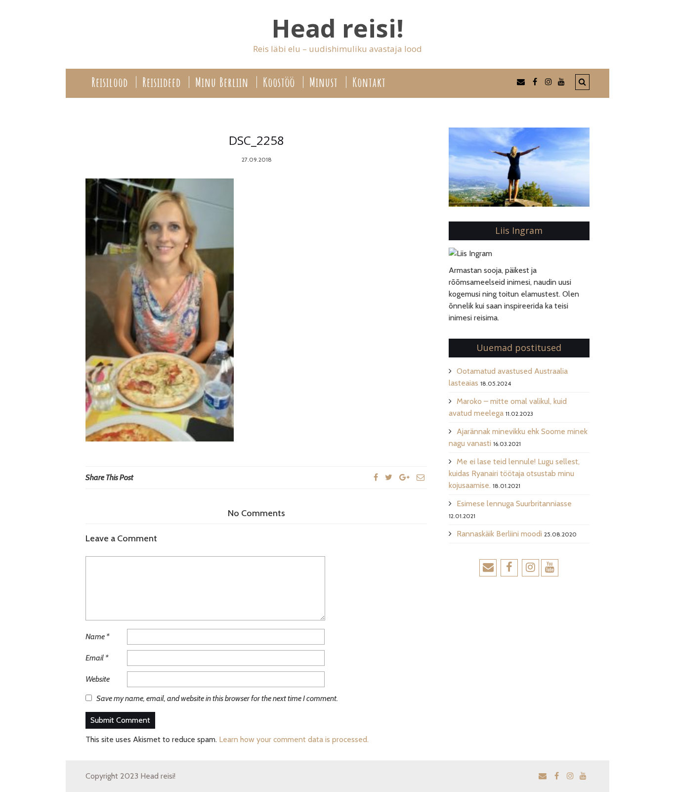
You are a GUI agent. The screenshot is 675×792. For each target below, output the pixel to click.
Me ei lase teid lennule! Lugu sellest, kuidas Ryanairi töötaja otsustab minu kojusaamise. (514, 473)
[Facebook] (375, 477)
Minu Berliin (222, 82)
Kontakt (369, 82)
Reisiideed (161, 82)
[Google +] (404, 477)
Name (97, 636)
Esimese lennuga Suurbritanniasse (514, 503)
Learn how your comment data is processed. (294, 739)
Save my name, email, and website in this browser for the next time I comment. (217, 698)
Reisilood (109, 82)
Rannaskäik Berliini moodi (499, 533)
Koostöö (279, 82)
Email (96, 657)
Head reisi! (338, 28)
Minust (323, 82)
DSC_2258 (256, 140)
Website (97, 679)
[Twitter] (388, 477)
